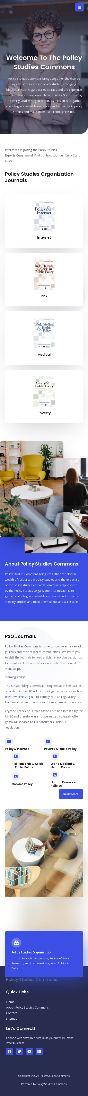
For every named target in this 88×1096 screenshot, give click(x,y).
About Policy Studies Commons (27, 1007)
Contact (11, 1013)
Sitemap (11, 1018)
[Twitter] (19, 1051)
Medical (44, 354)
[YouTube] (29, 1051)
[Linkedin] (39, 1051)
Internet (44, 237)
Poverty (44, 413)
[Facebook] (9, 1051)
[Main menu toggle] (79, 7)
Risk (44, 296)
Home (10, 1002)
